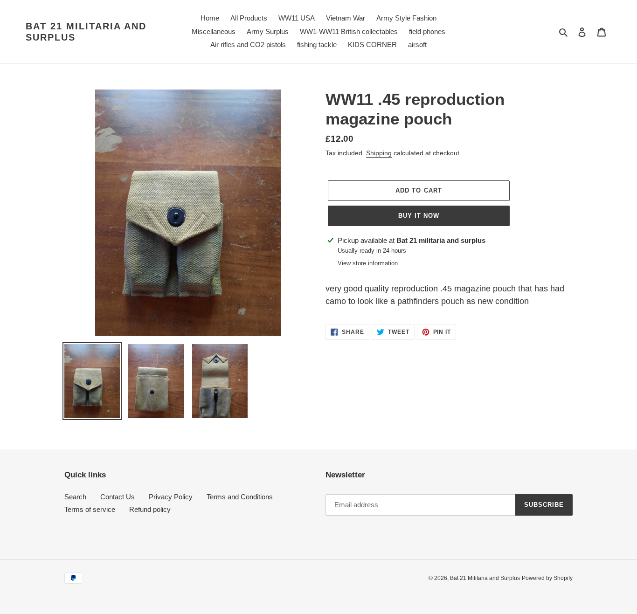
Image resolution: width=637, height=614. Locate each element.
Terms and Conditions (240, 497)
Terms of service (89, 509)
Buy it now (418, 215)
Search (75, 497)
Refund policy (150, 509)
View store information (368, 263)
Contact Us (117, 497)
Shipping (379, 153)
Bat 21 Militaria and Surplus (86, 31)
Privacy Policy (171, 497)
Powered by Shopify (547, 578)
